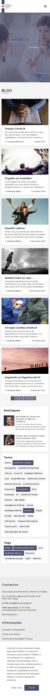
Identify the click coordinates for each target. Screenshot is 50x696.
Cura (7, 478)
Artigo (7, 548)
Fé (17, 494)
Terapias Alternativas (27, 521)
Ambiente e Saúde (22, 463)
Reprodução (19, 516)
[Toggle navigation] (45, 6)
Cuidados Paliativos (33, 473)
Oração (38, 510)
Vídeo (28, 558)
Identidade (19, 500)
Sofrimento (10, 521)
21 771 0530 (24, 607)
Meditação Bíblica (13, 510)
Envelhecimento (31, 484)
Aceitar (31, 688)
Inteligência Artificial (14, 505)
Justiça (30, 505)
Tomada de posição (14, 558)
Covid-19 (18, 473)
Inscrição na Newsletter (13, 630)
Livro (40, 548)
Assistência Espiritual (28, 468)
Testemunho (11, 526)
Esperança (10, 489)
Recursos (29, 553)
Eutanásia (9, 494)
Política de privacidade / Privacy (17, 639)
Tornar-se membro (11, 634)
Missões (28, 510)
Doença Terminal (13, 484)
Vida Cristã (24, 526)
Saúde (30, 516)
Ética (34, 489)
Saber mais (16, 688)
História (8, 500)
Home (34, 47)
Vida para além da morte (16, 532)
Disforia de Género (36, 478)
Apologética (10, 468)
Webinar (37, 558)
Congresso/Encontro (24, 548)
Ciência (8, 473)
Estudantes (22, 489)
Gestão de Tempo (29, 494)
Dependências (18, 478)
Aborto (8, 463)
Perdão (8, 516)
